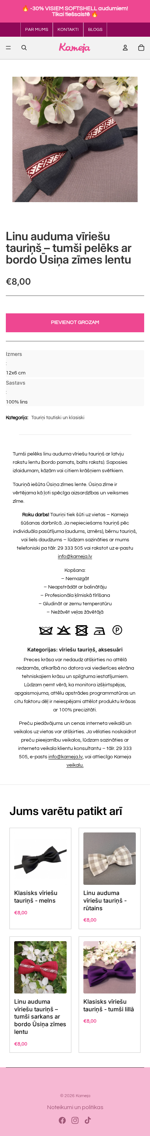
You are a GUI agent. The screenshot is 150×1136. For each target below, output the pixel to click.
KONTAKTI (68, 29)
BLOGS (95, 29)
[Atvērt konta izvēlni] (125, 48)
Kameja (83, 1095)
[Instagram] (75, 1120)
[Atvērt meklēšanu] (24, 48)
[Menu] (8, 47)
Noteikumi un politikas (75, 1107)
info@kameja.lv (75, 556)
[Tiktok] (87, 1120)
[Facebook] (62, 1120)
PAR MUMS (36, 29)
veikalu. (75, 765)
